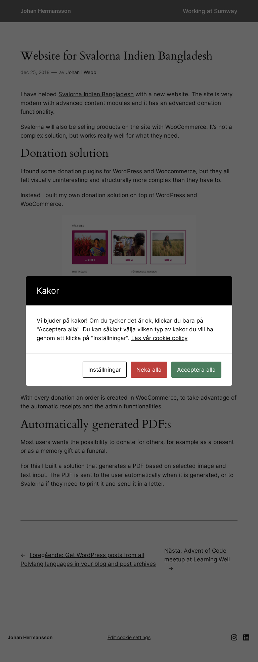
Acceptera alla (196, 369)
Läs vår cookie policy (159, 338)
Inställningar (104, 369)
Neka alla (149, 369)
